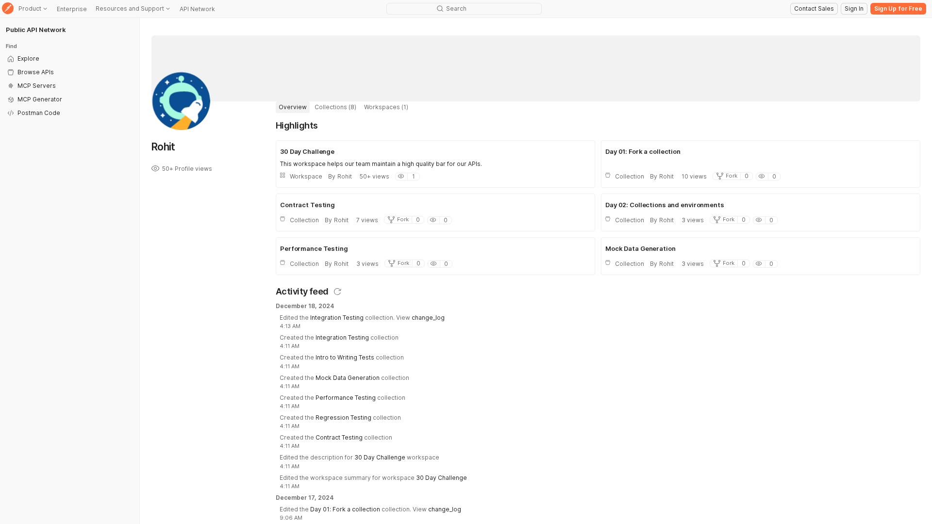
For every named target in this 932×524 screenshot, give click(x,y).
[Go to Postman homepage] (8, 9)
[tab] (293, 107)
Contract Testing (339, 437)
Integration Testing (337, 317)
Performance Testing (346, 397)
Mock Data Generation (348, 377)
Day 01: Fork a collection (345, 509)
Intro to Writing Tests (345, 357)
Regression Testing (343, 417)
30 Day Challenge (379, 457)
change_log (428, 317)
